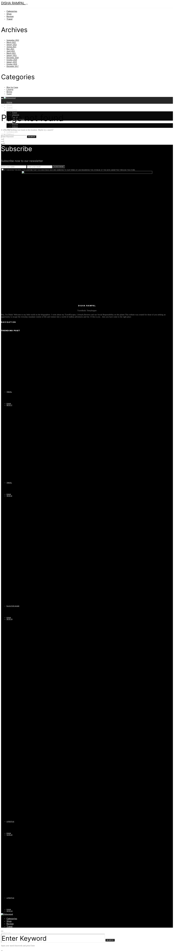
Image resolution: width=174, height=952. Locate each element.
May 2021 (10, 49)
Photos (15, 124)
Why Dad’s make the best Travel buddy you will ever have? (31, 488)
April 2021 (11, 51)
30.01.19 (9, 619)
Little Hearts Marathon (12, 611)
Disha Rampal (13, 3)
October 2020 (12, 60)
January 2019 (12, 62)
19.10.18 (9, 496)
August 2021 (11, 47)
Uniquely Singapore (11, 397)
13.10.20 (9, 835)
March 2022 (11, 42)
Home (9, 102)
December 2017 (13, 66)
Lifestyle (10, 89)
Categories (12, 11)
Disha (9, 403)
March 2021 (11, 53)
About (9, 105)
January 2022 (12, 45)
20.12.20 (10, 911)
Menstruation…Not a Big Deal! (16, 903)
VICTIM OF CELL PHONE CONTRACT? (20, 827)
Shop (9, 14)
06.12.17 (9, 405)
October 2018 (12, 64)
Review (10, 16)
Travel (10, 19)
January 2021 (12, 55)
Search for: (6, 134)
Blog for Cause (12, 87)
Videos (15, 127)
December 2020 (13, 58)
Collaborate (12, 131)
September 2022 (13, 40)
